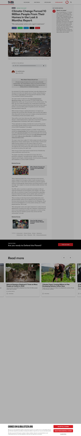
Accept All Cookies (63, 426)
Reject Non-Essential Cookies (63, 431)
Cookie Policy (63, 434)
